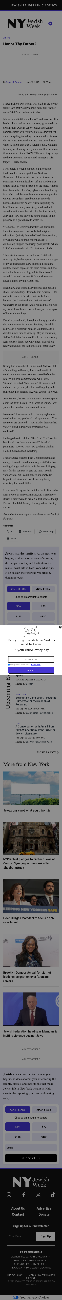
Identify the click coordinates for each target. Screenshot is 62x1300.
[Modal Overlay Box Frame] (31, 650)
